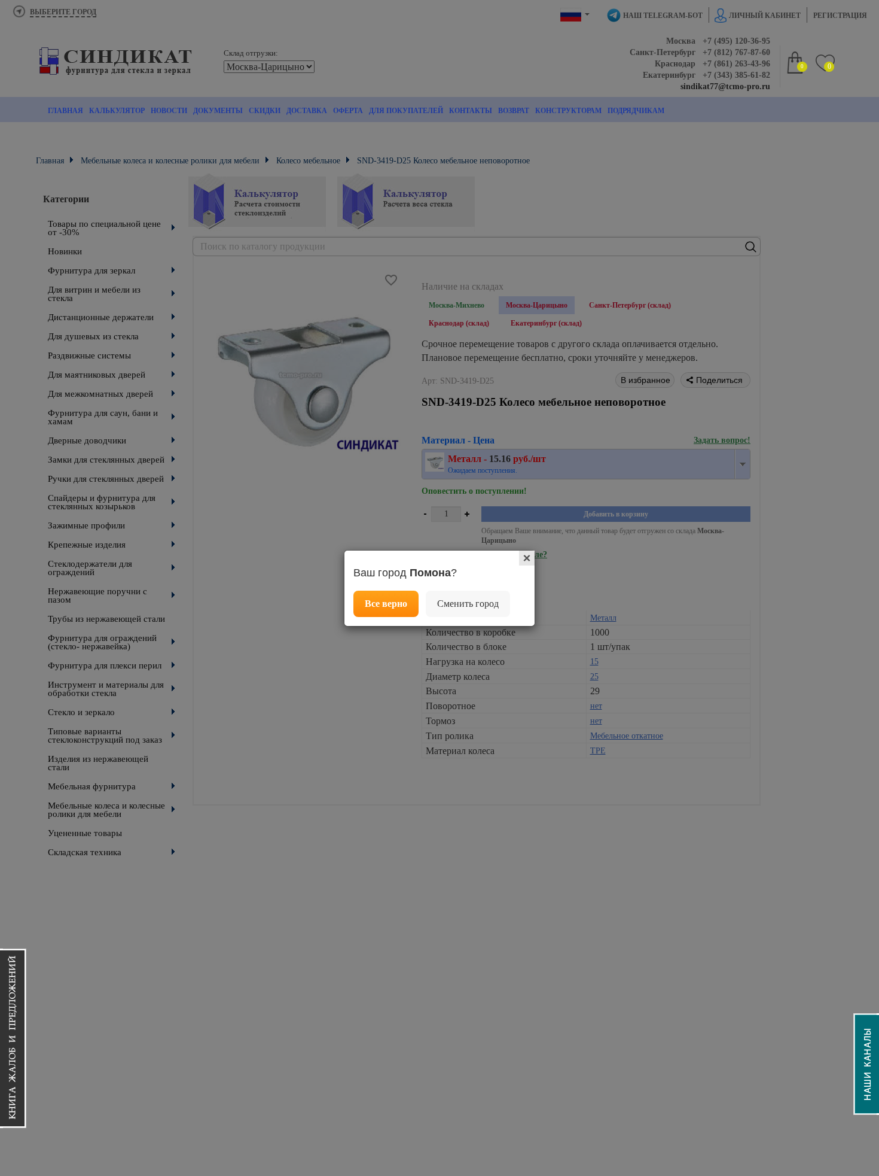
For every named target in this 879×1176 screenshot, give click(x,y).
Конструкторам (568, 111)
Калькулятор (117, 111)
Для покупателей (406, 111)
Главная (65, 111)
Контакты (470, 111)
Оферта (348, 111)
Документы (218, 111)
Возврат (513, 111)
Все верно (386, 603)
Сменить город (468, 603)
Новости (169, 111)
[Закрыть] (527, 558)
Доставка (306, 111)
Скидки (264, 111)
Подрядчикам (636, 111)
